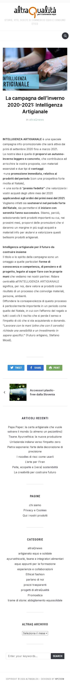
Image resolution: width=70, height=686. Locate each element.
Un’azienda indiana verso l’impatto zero (35, 442)
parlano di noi (35, 579)
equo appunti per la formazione (35, 564)
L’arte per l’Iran (35, 462)
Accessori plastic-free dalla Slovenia (42, 392)
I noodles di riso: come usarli (35, 456)
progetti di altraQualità (35, 590)
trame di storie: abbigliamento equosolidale (35, 600)
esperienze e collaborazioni (35, 569)
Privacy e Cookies (35, 510)
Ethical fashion (35, 574)
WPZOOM (59, 679)
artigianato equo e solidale (35, 553)
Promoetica (35, 595)
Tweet (18, 367)
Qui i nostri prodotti (35, 515)
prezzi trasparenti (35, 585)
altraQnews (36, 119)
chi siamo (35, 505)
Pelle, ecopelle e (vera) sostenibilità (35, 467)
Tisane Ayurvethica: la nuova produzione (35, 436)
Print (57, 367)
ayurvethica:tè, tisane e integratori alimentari (35, 558)
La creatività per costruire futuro (35, 472)
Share (37, 367)
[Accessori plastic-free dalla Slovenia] (18, 392)
